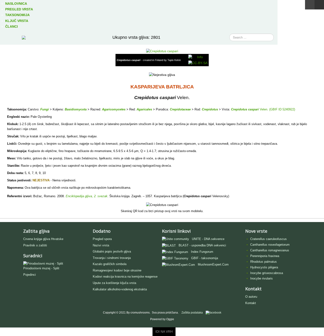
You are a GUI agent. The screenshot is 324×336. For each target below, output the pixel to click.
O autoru (251, 296)
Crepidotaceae (180, 109)
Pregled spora (102, 239)
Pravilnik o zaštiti (35, 245)
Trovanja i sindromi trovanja (112, 258)
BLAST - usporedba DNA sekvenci (202, 245)
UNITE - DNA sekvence (208, 239)
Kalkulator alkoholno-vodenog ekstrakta (120, 289)
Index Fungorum (202, 251)
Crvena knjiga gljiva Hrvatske (43, 239)
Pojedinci (29, 274)
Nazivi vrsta (101, 245)
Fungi (44, 109)
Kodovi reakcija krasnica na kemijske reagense (125, 276)
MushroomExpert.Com (213, 264)
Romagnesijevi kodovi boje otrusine (117, 270)
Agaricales (144, 109)
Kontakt (250, 303)
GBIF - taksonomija (204, 258)
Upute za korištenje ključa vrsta (114, 283)
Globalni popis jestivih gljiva (112, 251)
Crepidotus (210, 109)
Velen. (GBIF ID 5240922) (277, 109)
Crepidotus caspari (245, 109)
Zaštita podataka (192, 312)
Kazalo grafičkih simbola (109, 264)
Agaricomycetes (113, 109)
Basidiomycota (76, 109)
